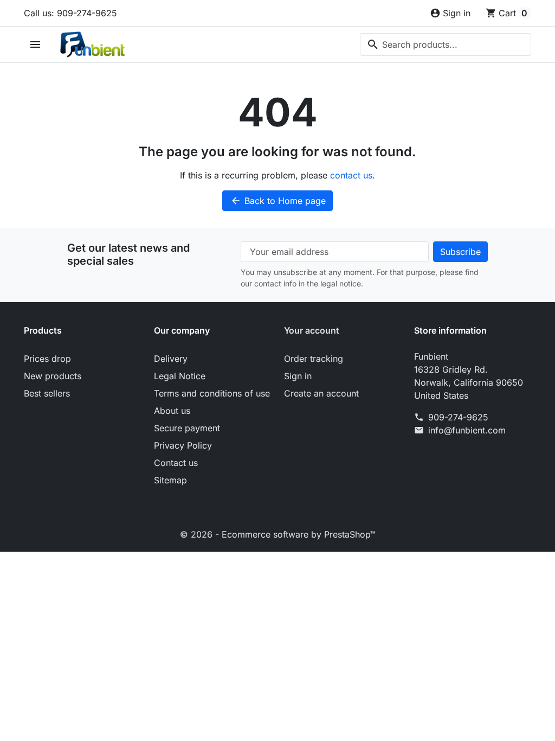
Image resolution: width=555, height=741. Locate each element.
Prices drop (47, 358)
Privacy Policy (183, 445)
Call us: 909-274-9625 (70, 13)
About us (172, 410)
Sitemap (170, 480)
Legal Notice (179, 375)
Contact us (176, 462)
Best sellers (47, 393)
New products (52, 375)
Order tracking (313, 358)
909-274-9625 (458, 417)
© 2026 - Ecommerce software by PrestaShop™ (278, 534)
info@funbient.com (467, 430)
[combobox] (445, 44)
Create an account (321, 393)
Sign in (298, 375)
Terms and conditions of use (212, 393)
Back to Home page (278, 200)
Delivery (171, 358)
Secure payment (187, 428)
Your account (311, 330)
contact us (351, 175)
